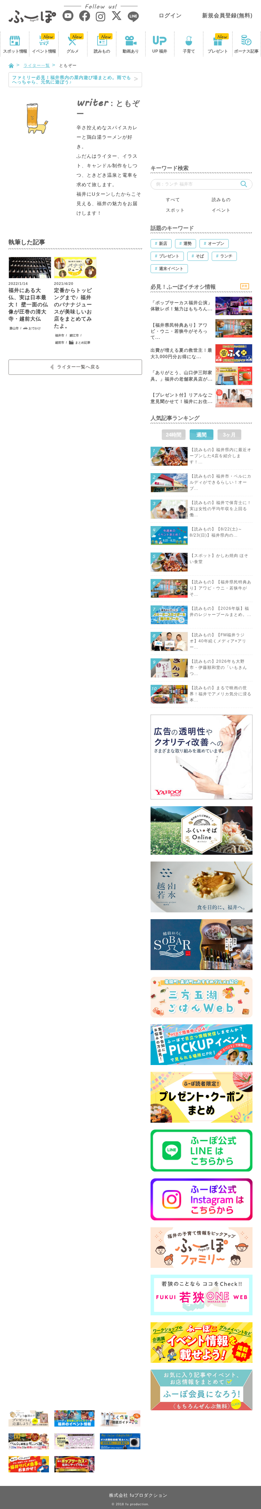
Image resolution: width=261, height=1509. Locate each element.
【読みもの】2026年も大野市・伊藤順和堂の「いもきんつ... (218, 667)
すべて (173, 199)
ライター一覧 (36, 65)
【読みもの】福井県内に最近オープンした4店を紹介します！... (220, 455)
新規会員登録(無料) (227, 15)
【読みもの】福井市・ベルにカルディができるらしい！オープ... (220, 482)
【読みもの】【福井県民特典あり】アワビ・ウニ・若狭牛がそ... (220, 588)
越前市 (59, 342)
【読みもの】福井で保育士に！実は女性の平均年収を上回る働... (220, 508)
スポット (15, 51)
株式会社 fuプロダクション (138, 1495)
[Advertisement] (202, 114)
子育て (189, 51)
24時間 (173, 435)
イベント (44, 51)
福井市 (59, 335)
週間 (201, 435)
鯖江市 (74, 335)
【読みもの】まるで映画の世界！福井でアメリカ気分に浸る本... (220, 693)
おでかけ (35, 328)
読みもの (102, 51)
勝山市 (14, 328)
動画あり (131, 51)
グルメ (73, 51)
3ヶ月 (229, 435)
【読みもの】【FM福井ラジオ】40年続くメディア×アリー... (218, 641)
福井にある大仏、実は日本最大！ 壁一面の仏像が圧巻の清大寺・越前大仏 (28, 304)
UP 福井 (159, 51)
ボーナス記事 (246, 51)
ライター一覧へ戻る (78, 366)
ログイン (170, 15)
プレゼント (218, 51)
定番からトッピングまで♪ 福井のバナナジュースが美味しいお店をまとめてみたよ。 (73, 308)
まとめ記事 (82, 342)
